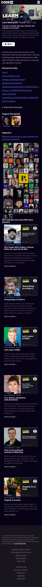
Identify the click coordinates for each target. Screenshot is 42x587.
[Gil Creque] (36, 196)
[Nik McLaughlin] (31, 160)
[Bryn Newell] (10, 211)
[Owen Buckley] (5, 165)
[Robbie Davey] (31, 211)
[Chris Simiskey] (26, 165)
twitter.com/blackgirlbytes (13, 79)
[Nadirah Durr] (31, 155)
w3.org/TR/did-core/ (11, 76)
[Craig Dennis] (21, 170)
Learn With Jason (10, 22)
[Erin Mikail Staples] (13, 183)
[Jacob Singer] (10, 216)
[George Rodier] (36, 175)
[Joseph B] (10, 160)
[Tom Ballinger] (16, 211)
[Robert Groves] (8, 193)
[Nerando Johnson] (36, 211)
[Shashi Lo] (26, 201)
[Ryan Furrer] (26, 211)
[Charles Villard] (18, 163)
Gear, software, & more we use (21, 552)
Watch (9, 44)
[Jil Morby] (31, 165)
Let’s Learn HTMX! (12, 350)
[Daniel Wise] (26, 145)
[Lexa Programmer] (5, 211)
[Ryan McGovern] (36, 160)
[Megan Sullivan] (36, 170)
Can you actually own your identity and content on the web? (18, 26)
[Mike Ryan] (31, 181)
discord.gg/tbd (8, 101)
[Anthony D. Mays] (26, 150)
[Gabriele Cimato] (31, 175)
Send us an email (21, 555)
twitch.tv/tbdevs (9, 94)
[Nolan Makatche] (21, 155)
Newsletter (21, 576)
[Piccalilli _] (23, 178)
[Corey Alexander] (36, 165)
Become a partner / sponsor (21, 549)
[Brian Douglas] (31, 145)
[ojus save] (31, 150)
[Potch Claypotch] (26, 186)
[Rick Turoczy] (18, 193)
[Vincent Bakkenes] (36, 186)
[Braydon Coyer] (26, 196)
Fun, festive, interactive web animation (14, 398)
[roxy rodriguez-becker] (10, 165)
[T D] (5, 145)
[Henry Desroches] (31, 206)
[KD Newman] (31, 201)
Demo (4, 72)
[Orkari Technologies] (36, 150)
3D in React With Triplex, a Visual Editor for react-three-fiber (18, 248)
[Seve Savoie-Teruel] (5, 216)
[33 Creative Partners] (26, 170)
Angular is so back (12, 500)
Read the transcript (13, 107)
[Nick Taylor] (31, 170)
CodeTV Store (21, 573)
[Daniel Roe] (36, 206)
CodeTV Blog (21, 578)
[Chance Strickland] (21, 211)
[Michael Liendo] (31, 186)
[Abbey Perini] (5, 160)
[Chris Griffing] (16, 175)
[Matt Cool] (36, 145)
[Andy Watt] (5, 186)
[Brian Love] (10, 145)
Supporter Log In (21, 567)
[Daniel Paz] (16, 155)
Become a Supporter (21, 570)
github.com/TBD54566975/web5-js (17, 90)
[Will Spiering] (5, 181)
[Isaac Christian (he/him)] (31, 196)
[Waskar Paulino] (8, 153)
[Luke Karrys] (36, 201)
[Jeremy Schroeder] (36, 155)
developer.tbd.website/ (12, 83)
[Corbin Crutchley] (16, 170)
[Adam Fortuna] (36, 181)
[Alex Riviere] (21, 186)
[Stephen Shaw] (36, 191)
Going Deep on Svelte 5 (14, 299)
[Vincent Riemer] (26, 191)
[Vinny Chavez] (18, 204)
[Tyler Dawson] (31, 191)
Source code (21, 561)
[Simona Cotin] (18, 148)
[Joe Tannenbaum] (26, 160)
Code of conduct (21, 558)
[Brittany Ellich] (8, 173)
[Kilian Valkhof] (26, 155)
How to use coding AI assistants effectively (13, 451)
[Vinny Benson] (8, 204)
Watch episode (9, 266)
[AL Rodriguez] (26, 206)
